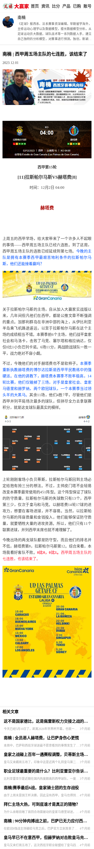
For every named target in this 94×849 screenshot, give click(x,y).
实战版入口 (66, 6)
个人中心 (87, 6)
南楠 (22, 17)
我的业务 (77, 6)
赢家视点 (45, 6)
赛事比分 (56, 6)
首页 (35, 6)
